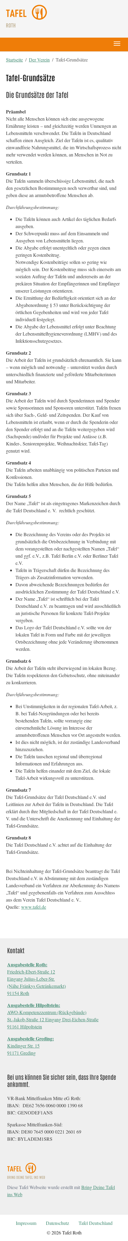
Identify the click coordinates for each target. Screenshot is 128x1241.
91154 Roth (18, 993)
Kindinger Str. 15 (23, 1045)
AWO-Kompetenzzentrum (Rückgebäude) (46, 1012)
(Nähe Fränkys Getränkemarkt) (36, 986)
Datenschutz (57, 1223)
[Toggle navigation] (117, 44)
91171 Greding (21, 1053)
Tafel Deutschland (96, 1223)
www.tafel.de (33, 907)
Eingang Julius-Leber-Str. (31, 979)
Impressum (26, 1223)
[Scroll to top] (115, 1228)
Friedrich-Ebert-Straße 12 (31, 971)
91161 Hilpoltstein (24, 1026)
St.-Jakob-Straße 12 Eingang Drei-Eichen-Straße (53, 1019)
